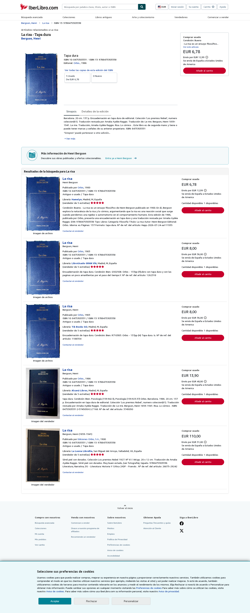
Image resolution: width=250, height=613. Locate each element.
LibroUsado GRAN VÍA (84, 263)
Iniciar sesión (177, 6)
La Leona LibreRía (82, 451)
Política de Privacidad (117, 539)
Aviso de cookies (115, 550)
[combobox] (100, 7)
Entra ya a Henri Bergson (118, 158)
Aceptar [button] (55, 601)
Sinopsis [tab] (71, 111)
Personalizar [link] (131, 601)
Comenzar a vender (218, 17)
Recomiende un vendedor (83, 537)
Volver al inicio (125, 508)
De (72, 77)
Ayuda (223, 6)
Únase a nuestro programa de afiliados (85, 529)
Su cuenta (193, 6)
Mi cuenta (39, 534)
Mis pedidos (40, 539)
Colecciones (69, 17)
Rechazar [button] (91, 601)
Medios (110, 528)
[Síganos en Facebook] (182, 524)
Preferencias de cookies (149, 587)
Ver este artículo (191, 47)
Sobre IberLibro (114, 523)
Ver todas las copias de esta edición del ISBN (89, 70)
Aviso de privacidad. (169, 591)
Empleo (111, 534)
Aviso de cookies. (55, 591)
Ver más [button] (70, 138)
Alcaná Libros (79, 390)
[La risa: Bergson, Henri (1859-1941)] (43, 481)
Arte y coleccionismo (143, 17)
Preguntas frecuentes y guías (157, 523)
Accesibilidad (113, 555)
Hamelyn (77, 199)
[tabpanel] (121, 128)
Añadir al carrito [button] (204, 70)
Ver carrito (40, 545)
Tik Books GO (79, 326)
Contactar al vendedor (73, 231)
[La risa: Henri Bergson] (43, 229)
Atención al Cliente (152, 528)
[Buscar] (142, 7)
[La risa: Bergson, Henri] (43, 293)
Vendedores (181, 17)
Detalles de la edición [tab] (95, 111)
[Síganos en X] (182, 531)
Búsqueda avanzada (32, 17)
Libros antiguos (103, 17)
